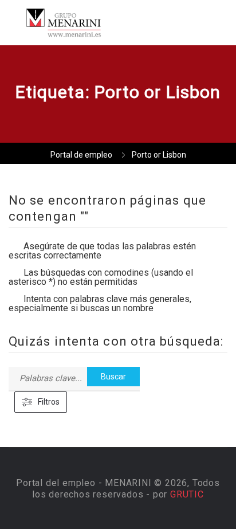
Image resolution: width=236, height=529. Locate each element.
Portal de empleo (81, 154)
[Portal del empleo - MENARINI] (63, 23)
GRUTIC (187, 494)
